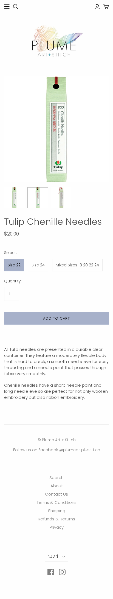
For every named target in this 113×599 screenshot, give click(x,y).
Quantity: (13, 281)
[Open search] (15, 6)
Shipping (56, 511)
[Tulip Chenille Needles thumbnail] (14, 197)
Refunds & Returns (56, 519)
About (56, 486)
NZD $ (53, 556)
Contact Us (56, 494)
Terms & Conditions (57, 502)
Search (56, 477)
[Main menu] (7, 6)
